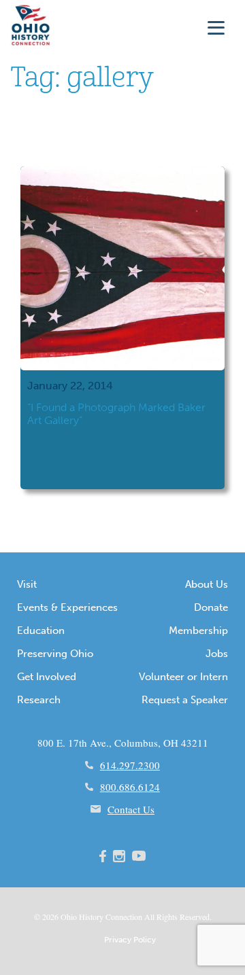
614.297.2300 (130, 765)
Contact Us (131, 809)
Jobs (217, 654)
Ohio (69, 916)
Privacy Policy (130, 939)
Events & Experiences (67, 607)
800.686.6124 (130, 787)
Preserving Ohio (55, 654)
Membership (198, 630)
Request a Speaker (185, 700)
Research (39, 700)
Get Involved (46, 677)
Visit (27, 584)
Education (41, 630)
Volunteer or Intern (183, 677)
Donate (211, 607)
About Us (206, 584)
